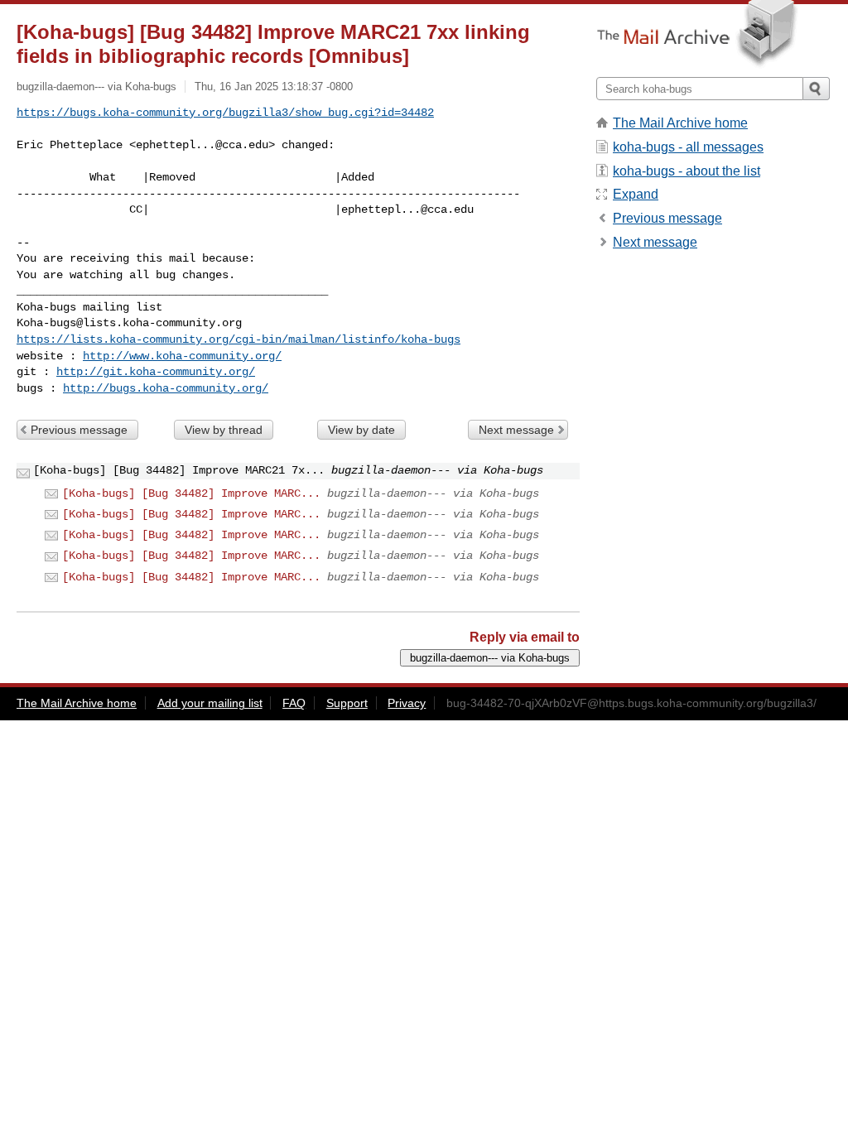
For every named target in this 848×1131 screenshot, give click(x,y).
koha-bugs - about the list (686, 171)
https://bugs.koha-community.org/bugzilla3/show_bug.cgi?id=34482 (225, 112)
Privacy (407, 703)
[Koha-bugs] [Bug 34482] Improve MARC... (191, 493)
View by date (361, 429)
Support (347, 703)
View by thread (224, 429)
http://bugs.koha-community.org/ (165, 388)
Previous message (79, 429)
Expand (635, 194)
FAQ (294, 703)
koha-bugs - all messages (688, 147)
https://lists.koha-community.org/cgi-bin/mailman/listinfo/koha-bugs (238, 339)
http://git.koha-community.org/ (155, 371)
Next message (516, 429)
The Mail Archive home (680, 123)
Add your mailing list (210, 703)
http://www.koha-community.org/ (182, 356)
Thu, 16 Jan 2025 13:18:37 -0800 (274, 86)
